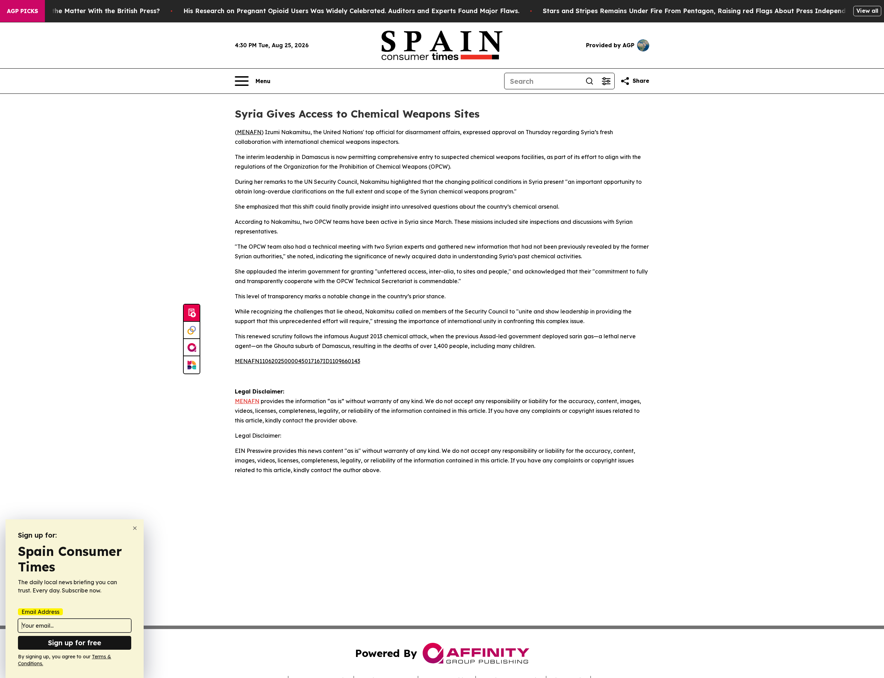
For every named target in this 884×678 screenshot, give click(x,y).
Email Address (40, 611)
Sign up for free (74, 642)
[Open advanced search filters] (606, 81)
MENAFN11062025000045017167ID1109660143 (297, 361)
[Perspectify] (192, 330)
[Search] (589, 81)
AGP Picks (22, 11)
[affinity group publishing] (192, 347)
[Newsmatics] (192, 364)
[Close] (135, 528)
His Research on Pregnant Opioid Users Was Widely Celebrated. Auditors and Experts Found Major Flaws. (351, 11)
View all (867, 10)
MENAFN (249, 132)
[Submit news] (192, 313)
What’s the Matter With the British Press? (94, 11)
